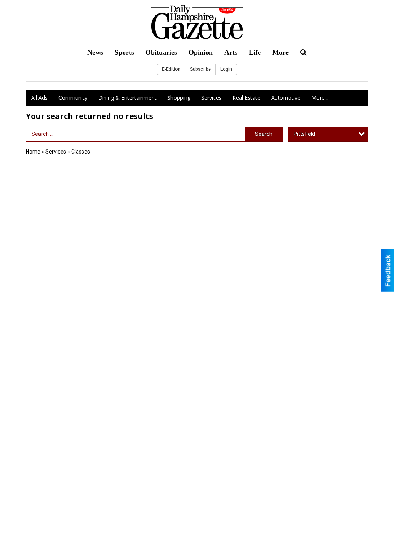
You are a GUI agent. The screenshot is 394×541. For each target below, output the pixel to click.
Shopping (178, 97)
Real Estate (246, 97)
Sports (124, 52)
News (95, 52)
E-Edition (171, 69)
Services (211, 97)
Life (255, 52)
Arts (230, 52)
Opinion (201, 52)
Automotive (286, 97)
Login (226, 69)
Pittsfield (304, 134)
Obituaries (161, 52)
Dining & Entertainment (127, 97)
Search (263, 134)
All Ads (39, 97)
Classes (80, 152)
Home (33, 152)
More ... (320, 97)
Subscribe (200, 69)
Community (72, 97)
